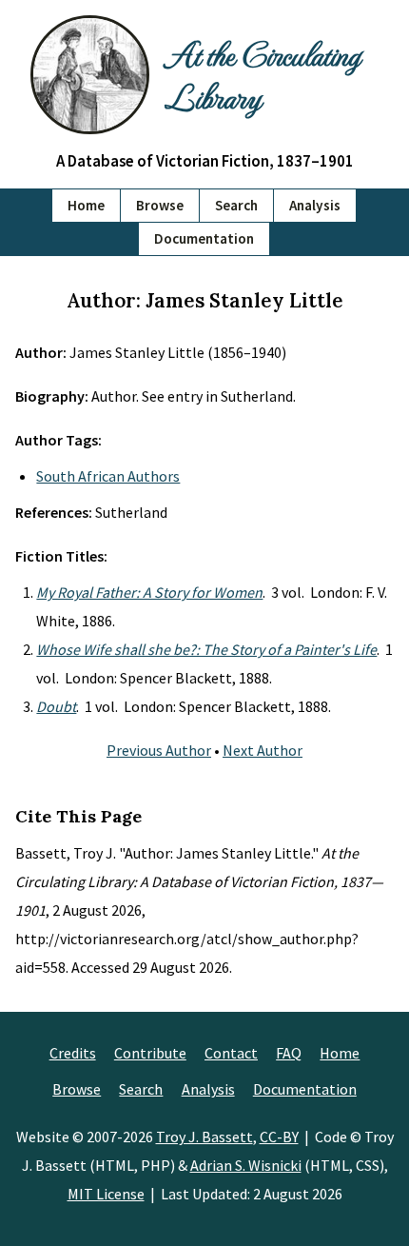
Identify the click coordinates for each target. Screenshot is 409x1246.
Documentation (204, 238)
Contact (231, 1052)
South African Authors (108, 475)
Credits (72, 1052)
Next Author (262, 750)
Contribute (150, 1052)
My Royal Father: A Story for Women (149, 592)
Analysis (315, 205)
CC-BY (279, 1136)
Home (86, 205)
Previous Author (159, 750)
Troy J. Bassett (204, 1136)
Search (236, 205)
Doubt (56, 706)
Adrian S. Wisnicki (246, 1165)
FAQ (289, 1052)
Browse (160, 205)
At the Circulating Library (262, 74)
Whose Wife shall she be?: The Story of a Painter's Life (206, 649)
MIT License (106, 1193)
